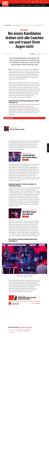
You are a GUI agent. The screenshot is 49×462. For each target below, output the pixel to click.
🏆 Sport (29, 5)
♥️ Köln (18, 5)
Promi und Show (8, 25)
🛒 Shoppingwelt (36, 5)
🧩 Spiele (43, 5)
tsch (31, 291)
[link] (5, 3)
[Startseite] (2, 25)
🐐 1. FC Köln (12, 5)
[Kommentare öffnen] (37, 54)
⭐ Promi (23, 5)
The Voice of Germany (16, 25)
